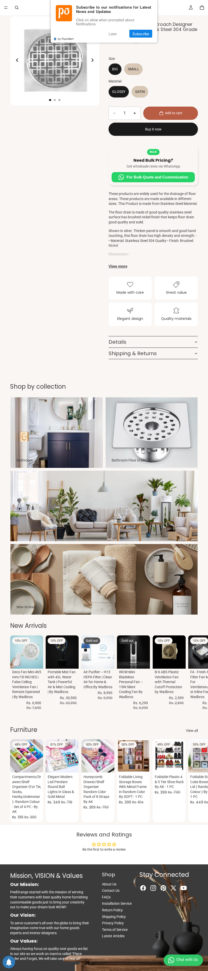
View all (192, 731)
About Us (109, 884)
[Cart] (201, 7)
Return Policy (112, 910)
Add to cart (173, 113)
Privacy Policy (113, 923)
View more (118, 266)
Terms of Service (115, 930)
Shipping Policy (114, 917)
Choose (75, 765)
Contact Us (110, 890)
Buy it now (153, 129)
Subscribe (140, 33)
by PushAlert (66, 39)
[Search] (16, 7)
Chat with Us (187, 959)
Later (113, 33)
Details (117, 341)
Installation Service (117, 903)
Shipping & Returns (133, 353)
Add (75, 661)
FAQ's (106, 897)
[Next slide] (93, 61)
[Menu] (6, 7)
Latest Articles (113, 936)
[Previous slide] (15, 61)
